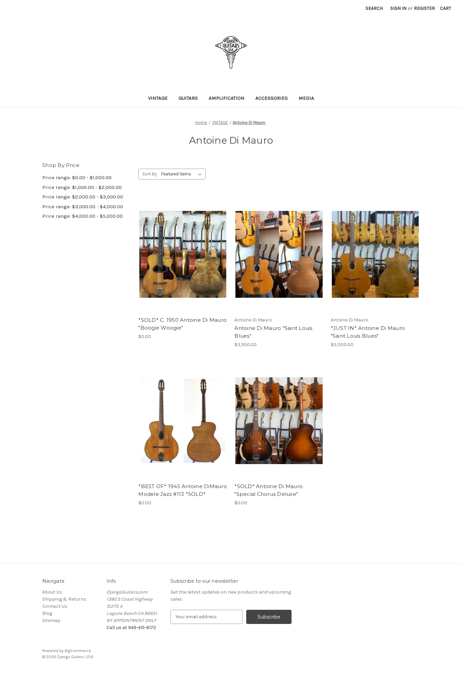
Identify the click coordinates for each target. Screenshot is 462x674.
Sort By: (150, 173)
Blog (47, 613)
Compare (180, 254)
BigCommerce (78, 650)
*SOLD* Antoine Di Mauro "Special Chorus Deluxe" (268, 490)
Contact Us (54, 606)
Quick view (181, 242)
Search (374, 8)
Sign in (398, 8)
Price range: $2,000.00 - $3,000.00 (82, 197)
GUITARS (188, 98)
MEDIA (306, 98)
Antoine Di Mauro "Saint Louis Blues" (273, 332)
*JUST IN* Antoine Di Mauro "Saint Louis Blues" (368, 332)
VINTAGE (158, 98)
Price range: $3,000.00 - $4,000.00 (82, 206)
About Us (52, 592)
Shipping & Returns (64, 599)
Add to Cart (182, 266)
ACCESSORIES (271, 98)
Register (424, 8)
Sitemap (51, 620)
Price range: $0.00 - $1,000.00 (77, 177)
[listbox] (182, 174)
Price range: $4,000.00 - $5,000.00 (82, 216)
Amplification (227, 98)
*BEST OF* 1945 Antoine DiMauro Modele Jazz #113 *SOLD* (182, 490)
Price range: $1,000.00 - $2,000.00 (82, 187)
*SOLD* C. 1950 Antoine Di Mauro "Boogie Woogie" (182, 324)
